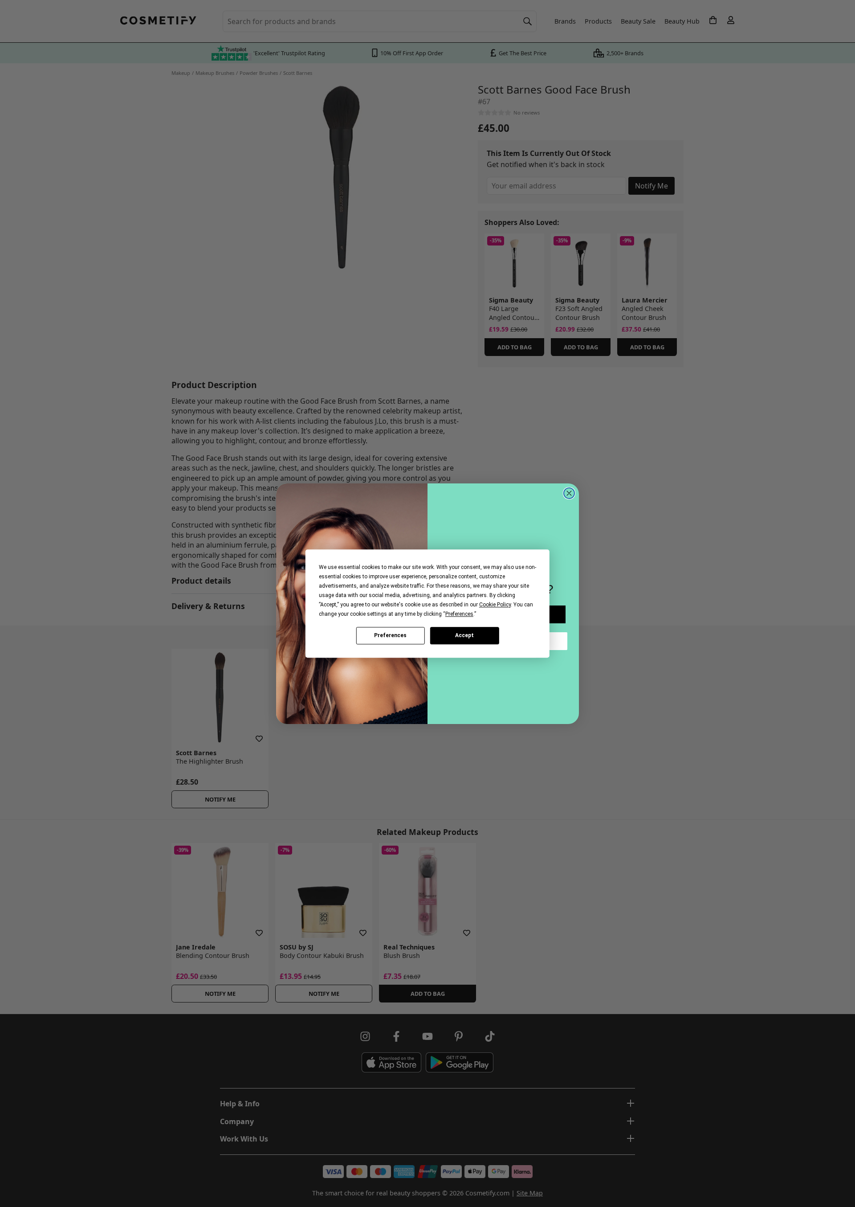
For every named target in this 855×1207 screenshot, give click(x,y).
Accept (464, 635)
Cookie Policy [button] (495, 604)
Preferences (390, 635)
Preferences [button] (459, 614)
